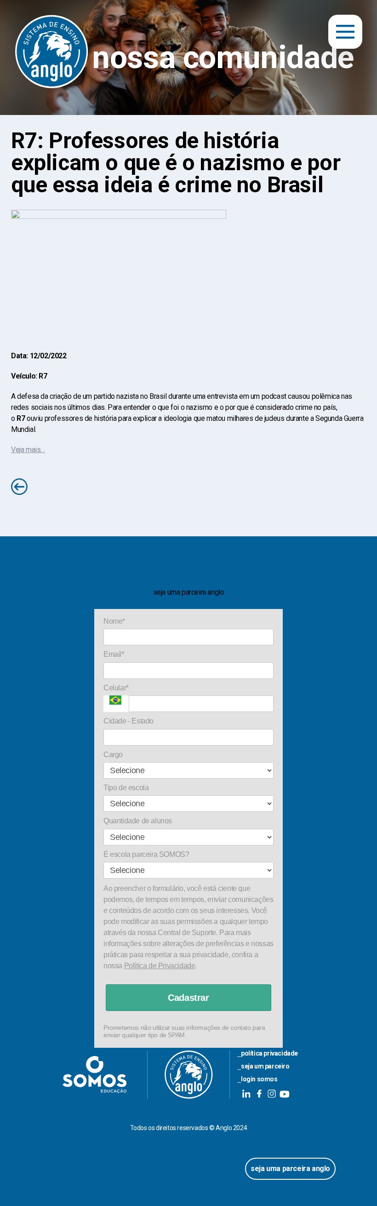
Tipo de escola (126, 788)
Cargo (113, 754)
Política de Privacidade (159, 966)
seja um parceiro (265, 1066)
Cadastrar (188, 998)
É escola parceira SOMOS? (146, 854)
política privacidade (269, 1053)
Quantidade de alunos (137, 821)
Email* (113, 654)
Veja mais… (28, 449)
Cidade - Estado (128, 721)
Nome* (114, 621)
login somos (259, 1079)
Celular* (116, 688)
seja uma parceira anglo (290, 1168)
